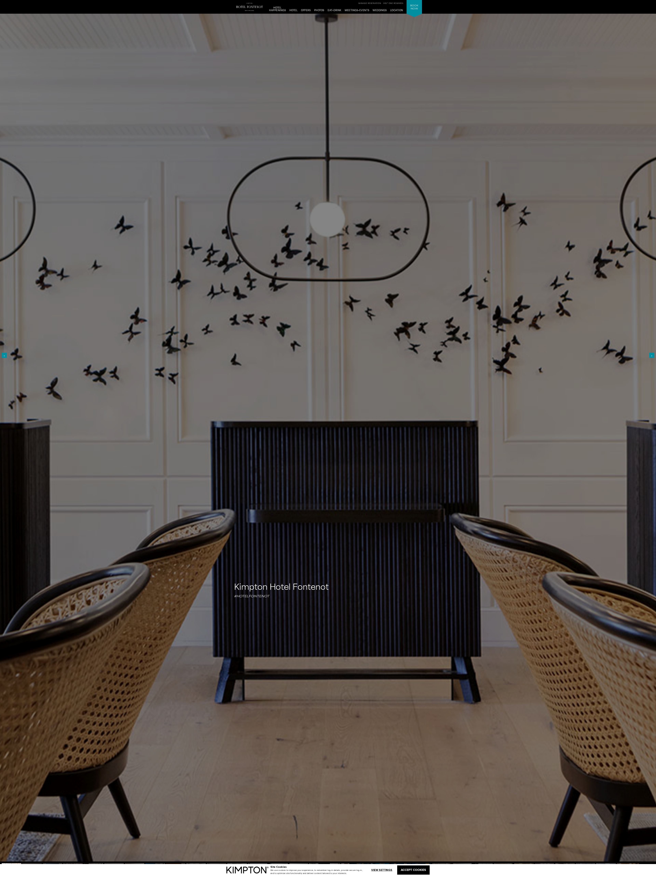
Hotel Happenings (277, 9)
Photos (319, 10)
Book (414, 7)
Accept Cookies (413, 870)
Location (396, 10)
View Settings (381, 870)
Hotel (293, 10)
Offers (306, 10)
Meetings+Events (357, 10)
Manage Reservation (369, 3)
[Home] (249, 6)
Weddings (380, 10)
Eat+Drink (334, 10)
